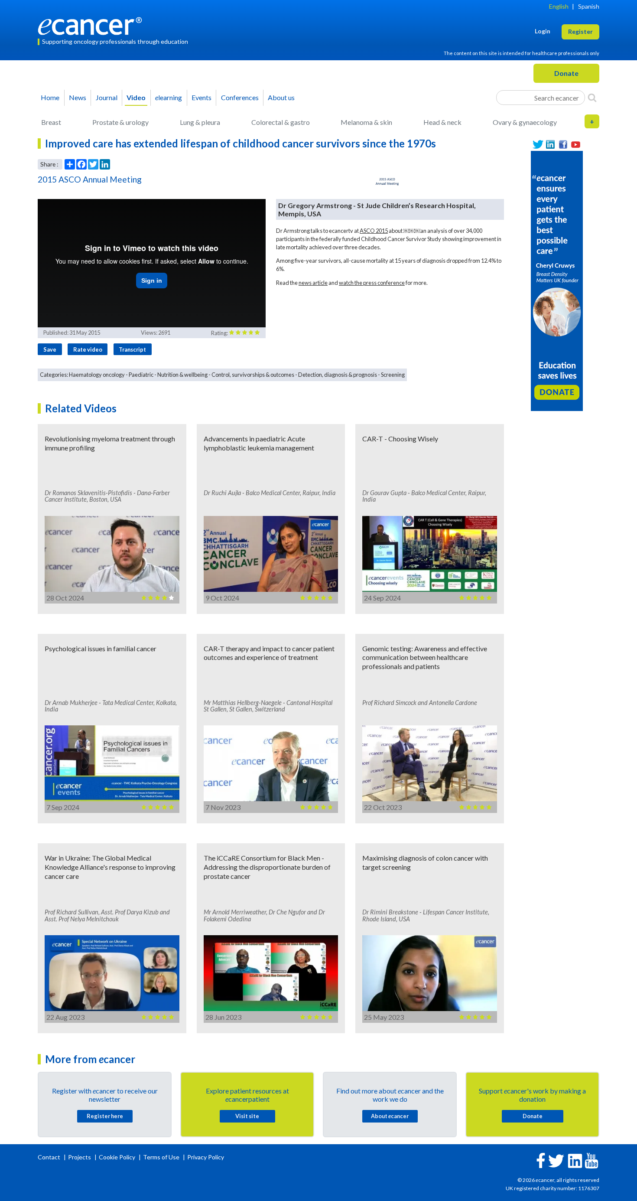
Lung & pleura (200, 122)
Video (136, 97)
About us (281, 97)
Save (49, 349)
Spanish (588, 6)
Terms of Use (161, 1157)
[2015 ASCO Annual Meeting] (387, 181)
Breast (51, 122)
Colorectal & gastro (280, 122)
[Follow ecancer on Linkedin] (575, 1160)
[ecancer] (92, 25)
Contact (50, 1157)
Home (50, 97)
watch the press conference (372, 282)
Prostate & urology (120, 122)
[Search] (592, 97)
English (559, 6)
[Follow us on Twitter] (538, 144)
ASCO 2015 (374, 230)
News (77, 97)
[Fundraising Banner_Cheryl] (557, 280)
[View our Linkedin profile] (550, 144)
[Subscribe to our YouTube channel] (575, 144)
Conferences (240, 97)
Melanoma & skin (366, 122)
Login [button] (542, 31)
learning (168, 97)
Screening (393, 374)
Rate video (87, 349)
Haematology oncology (97, 374)
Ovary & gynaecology (525, 122)
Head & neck (442, 122)
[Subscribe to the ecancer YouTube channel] (591, 1160)
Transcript (132, 349)
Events (201, 97)
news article (313, 282)
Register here (105, 1116)
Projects (80, 1157)
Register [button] (580, 31)
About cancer (390, 1116)
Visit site (247, 1116)
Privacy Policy (205, 1157)
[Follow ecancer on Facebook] (541, 1159)
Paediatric (141, 374)
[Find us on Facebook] (563, 144)
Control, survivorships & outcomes (252, 374)
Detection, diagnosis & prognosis (337, 374)
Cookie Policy (117, 1157)
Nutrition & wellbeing (182, 374)
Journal (106, 97)
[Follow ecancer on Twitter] (556, 1160)
